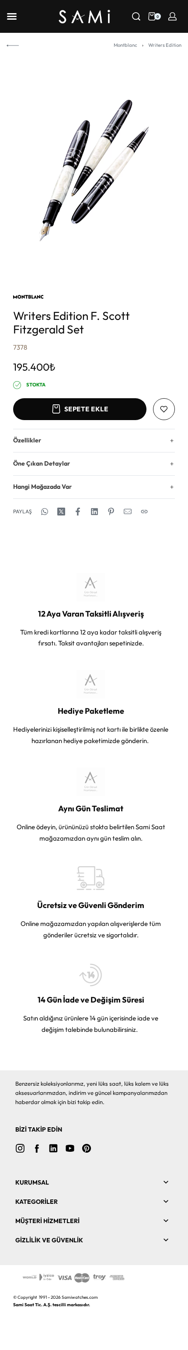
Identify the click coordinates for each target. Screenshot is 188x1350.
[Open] (12, 16)
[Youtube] (70, 1148)
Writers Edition (164, 45)
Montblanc (125, 45)
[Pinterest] (86, 1148)
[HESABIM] (172, 16)
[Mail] (128, 511)
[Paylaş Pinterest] (111, 511)
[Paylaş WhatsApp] (45, 511)
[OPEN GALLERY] (94, 170)
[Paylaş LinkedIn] (94, 511)
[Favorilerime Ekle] (164, 409)
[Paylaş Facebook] (78, 511)
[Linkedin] (53, 1148)
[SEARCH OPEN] (136, 16)
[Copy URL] (144, 511)
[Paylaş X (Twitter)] (61, 511)
